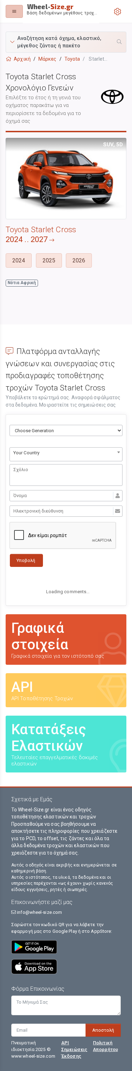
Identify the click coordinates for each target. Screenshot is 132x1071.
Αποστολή (103, 1030)
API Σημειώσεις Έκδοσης (74, 1049)
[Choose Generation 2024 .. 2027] (66, 430)
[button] (66, 42)
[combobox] (66, 454)
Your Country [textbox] (26, 452)
